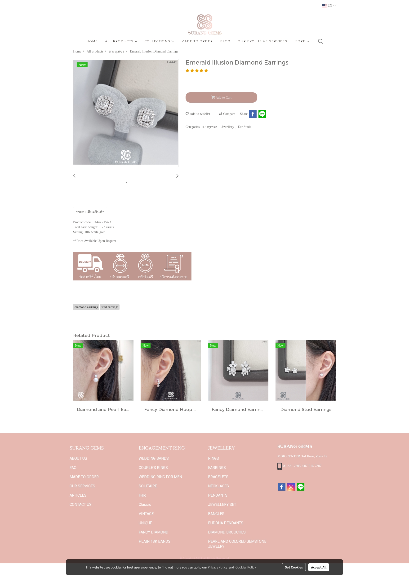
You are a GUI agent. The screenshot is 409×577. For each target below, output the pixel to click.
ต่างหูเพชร (210, 127)
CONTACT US (81, 504)
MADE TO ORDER (197, 41)
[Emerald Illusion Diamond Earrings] (125, 113)
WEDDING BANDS (154, 458)
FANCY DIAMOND (153, 532)
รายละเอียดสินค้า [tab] (90, 212)
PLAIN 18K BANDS (154, 541)
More (301, 41)
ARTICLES (78, 495)
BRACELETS (218, 477)
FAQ (73, 467)
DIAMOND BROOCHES (227, 532)
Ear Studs (244, 127)
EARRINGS (217, 467)
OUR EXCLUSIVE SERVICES (262, 41)
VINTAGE (146, 513)
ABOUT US (78, 458)
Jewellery (228, 127)
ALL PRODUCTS (120, 41)
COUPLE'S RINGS (153, 467)
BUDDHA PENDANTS (225, 523)
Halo (142, 495)
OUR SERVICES (82, 486)
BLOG (225, 41)
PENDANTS (217, 495)
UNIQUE (145, 523)
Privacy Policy (217, 567)
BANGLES (216, 513)
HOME (92, 41)
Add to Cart (223, 97)
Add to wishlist (199, 114)
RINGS (213, 458)
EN (330, 5)
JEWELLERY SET (222, 504)
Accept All (318, 567)
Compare (228, 114)
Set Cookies (294, 567)
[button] (321, 41)
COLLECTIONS (158, 41)
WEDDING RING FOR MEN (160, 477)
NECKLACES (218, 486)
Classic (145, 504)
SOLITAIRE (148, 486)
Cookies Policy (246, 567)
